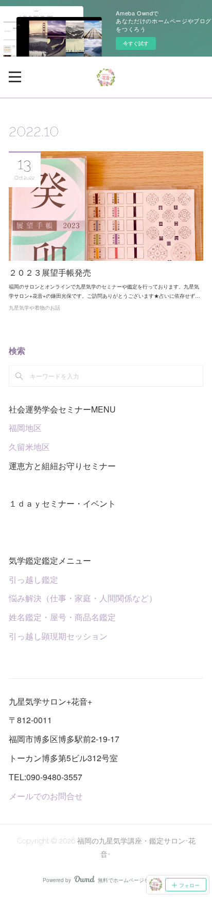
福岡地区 (25, 428)
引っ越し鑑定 (33, 579)
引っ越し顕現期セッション (58, 636)
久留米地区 (29, 447)
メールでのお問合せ (46, 796)
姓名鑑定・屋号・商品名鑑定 (62, 617)
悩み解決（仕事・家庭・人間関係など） (83, 598)
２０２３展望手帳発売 (50, 273)
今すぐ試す (136, 43)
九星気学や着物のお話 (34, 308)
